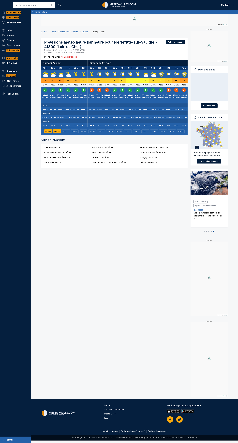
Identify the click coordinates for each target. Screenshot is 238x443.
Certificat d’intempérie (114, 409)
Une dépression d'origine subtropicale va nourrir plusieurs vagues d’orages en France (208, 219)
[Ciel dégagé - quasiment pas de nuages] (76, 74)
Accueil (44, 32)
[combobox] (34, 5)
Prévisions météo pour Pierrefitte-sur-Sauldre (69, 32)
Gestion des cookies (157, 431)
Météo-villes (110, 413)
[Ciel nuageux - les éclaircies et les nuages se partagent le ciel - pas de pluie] (45, 74)
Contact (225, 5)
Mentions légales (110, 431)
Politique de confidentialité (133, 431)
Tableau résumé (175, 42)
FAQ (106, 418)
